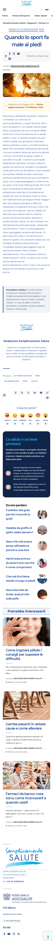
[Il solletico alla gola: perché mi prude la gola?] (42, 514)
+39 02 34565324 (15, 881)
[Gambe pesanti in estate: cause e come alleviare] (26, 705)
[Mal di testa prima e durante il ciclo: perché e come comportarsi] (42, 563)
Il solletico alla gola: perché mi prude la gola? (18, 514)
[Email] (18, 53)
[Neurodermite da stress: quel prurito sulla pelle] (42, 594)
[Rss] (19, 934)
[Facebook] (4, 934)
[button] (5, 10)
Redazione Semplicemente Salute (25, 66)
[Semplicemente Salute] (26, 3)
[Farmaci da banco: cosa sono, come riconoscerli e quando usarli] (26, 775)
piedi (25, 381)
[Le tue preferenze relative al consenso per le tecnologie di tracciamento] (48, 937)
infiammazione (11, 381)
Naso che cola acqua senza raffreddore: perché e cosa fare (19, 546)
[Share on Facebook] (10, 53)
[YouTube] (9, 934)
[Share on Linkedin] (34, 393)
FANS (37, 376)
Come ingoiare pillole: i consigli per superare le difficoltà (24, 654)
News (41, 29)
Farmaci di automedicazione (23, 29)
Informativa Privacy (13, 921)
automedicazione (23, 376)
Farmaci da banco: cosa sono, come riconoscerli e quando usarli (26, 798)
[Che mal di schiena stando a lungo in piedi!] (42, 579)
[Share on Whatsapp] (28, 393)
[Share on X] (14, 53)
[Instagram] (14, 934)
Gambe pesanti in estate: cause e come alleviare (26, 726)
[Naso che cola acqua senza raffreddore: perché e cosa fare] (42, 546)
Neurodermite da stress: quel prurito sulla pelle (17, 594)
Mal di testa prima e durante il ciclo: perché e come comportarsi (20, 563)
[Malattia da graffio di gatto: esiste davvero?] (42, 530)
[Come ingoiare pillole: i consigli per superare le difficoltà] (26, 631)
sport (35, 381)
